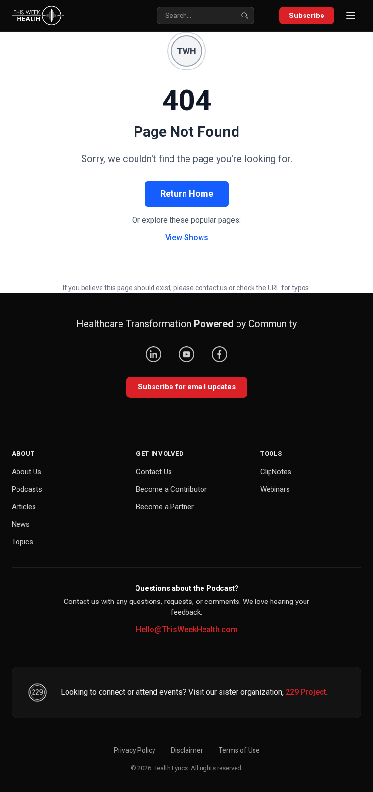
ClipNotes (275, 471)
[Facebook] (219, 354)
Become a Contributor (171, 489)
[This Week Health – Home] (38, 15)
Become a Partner (165, 506)
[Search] (244, 15)
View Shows (186, 237)
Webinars (275, 489)
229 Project (306, 692)
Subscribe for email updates (187, 386)
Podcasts (27, 489)
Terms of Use (239, 750)
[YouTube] (186, 354)
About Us (26, 471)
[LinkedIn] (153, 354)
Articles (24, 506)
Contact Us (154, 471)
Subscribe (306, 15)
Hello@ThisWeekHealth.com (186, 629)
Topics (22, 541)
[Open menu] (350, 15)
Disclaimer (187, 750)
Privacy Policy (134, 750)
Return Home (186, 194)
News (21, 524)
